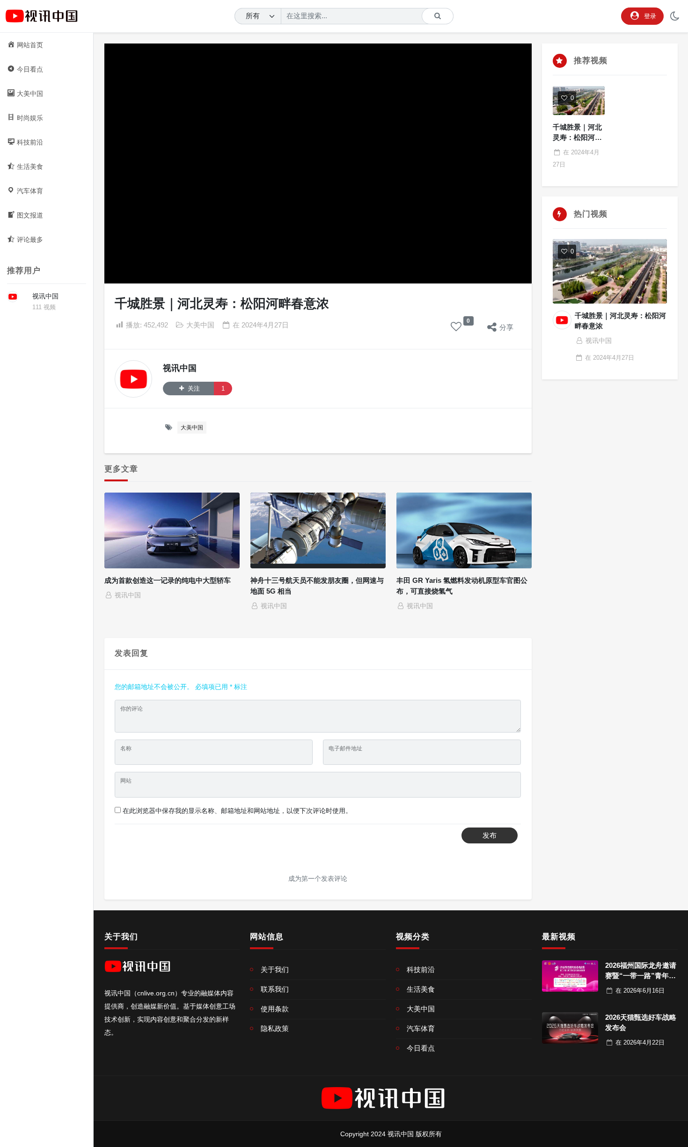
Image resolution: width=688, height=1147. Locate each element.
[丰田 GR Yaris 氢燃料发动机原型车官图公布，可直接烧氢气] (464, 531)
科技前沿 (421, 969)
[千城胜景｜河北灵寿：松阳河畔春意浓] (579, 100)
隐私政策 (275, 1028)
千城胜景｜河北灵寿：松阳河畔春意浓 (577, 137)
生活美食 (421, 989)
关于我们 (275, 969)
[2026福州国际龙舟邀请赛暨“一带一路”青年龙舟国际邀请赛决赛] (570, 976)
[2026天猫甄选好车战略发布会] (570, 1028)
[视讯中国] (12, 296)
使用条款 (275, 1009)
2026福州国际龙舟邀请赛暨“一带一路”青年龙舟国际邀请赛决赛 (640, 975)
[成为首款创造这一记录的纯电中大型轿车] (172, 531)
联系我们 (275, 989)
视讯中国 (45, 296)
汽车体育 (421, 1028)
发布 (490, 835)
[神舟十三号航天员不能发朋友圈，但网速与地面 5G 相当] (318, 531)
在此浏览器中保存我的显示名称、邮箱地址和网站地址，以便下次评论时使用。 (237, 810)
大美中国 (200, 325)
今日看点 (421, 1048)
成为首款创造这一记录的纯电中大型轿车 (167, 580)
